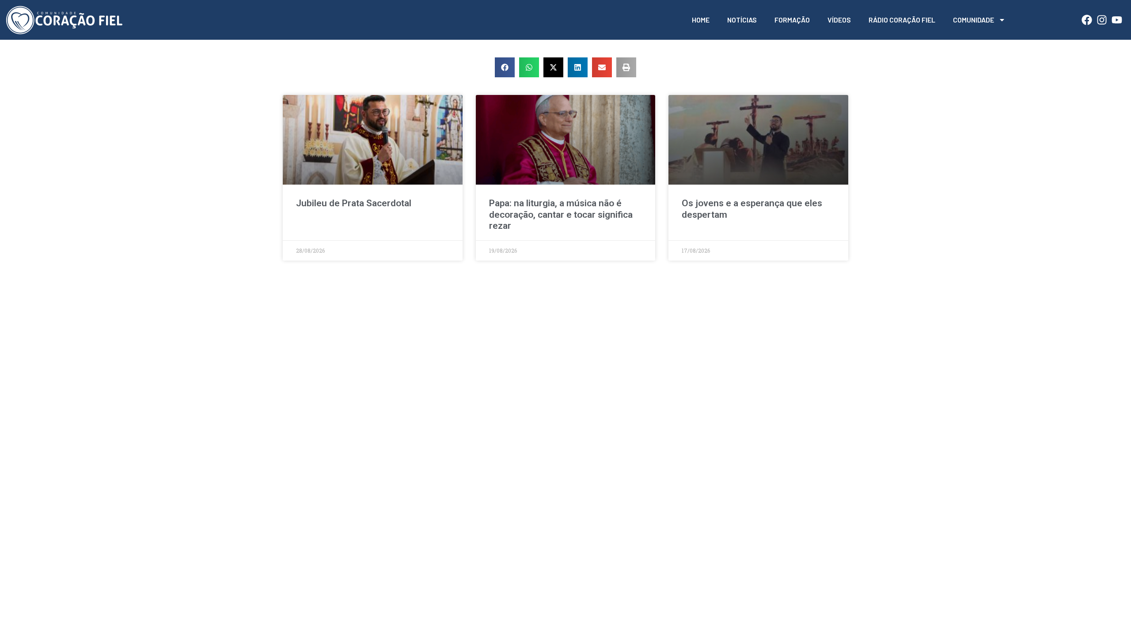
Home (701, 19)
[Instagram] (1102, 20)
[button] (505, 67)
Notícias (742, 19)
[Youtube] (1117, 20)
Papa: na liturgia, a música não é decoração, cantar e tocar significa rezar (561, 214)
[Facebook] (1087, 20)
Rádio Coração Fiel (902, 19)
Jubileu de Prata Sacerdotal (353, 203)
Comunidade (973, 19)
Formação (792, 19)
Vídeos (839, 19)
